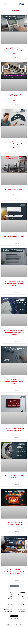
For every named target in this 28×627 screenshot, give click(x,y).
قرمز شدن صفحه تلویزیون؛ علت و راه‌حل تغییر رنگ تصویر (14, 429)
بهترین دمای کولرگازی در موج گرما (14, 236)
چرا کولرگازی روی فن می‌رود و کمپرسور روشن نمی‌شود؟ (14, 476)
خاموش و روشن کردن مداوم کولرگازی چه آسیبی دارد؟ (14, 143)
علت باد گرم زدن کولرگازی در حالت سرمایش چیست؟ (14, 96)
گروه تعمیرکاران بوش (21, 592)
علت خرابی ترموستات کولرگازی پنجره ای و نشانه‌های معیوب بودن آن (14, 283)
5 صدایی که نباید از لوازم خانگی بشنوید (14, 190)
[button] (4, 4)
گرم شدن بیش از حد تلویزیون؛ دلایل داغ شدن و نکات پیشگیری (14, 523)
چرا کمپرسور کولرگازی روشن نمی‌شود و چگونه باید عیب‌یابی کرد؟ (14, 381)
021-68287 (11, 4)
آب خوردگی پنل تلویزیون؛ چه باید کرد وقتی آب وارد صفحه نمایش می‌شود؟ (14, 332)
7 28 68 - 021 (14, 619)
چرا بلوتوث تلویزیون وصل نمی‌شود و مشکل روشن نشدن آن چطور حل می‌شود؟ (14, 571)
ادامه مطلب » (14, 53)
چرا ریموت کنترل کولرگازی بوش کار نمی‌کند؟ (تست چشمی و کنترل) (14, 49)
